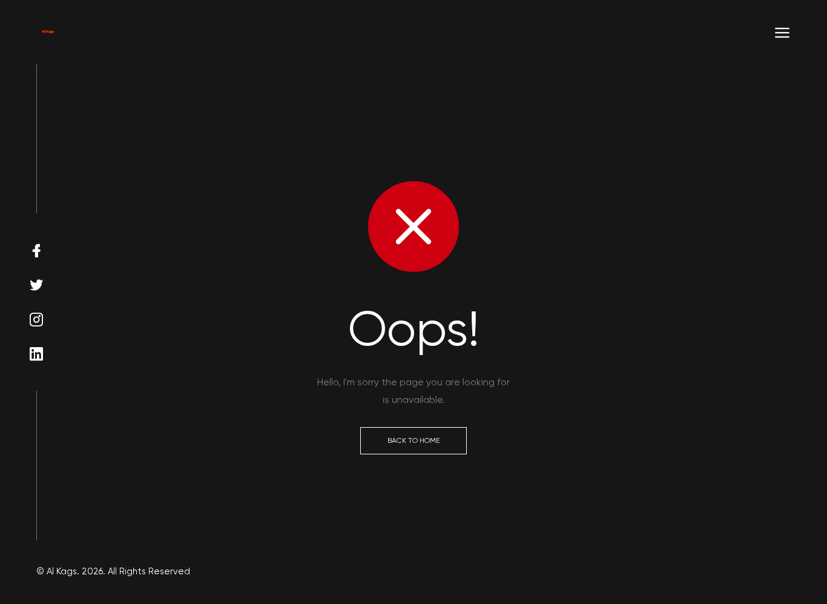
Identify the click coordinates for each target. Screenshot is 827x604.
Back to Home (413, 440)
